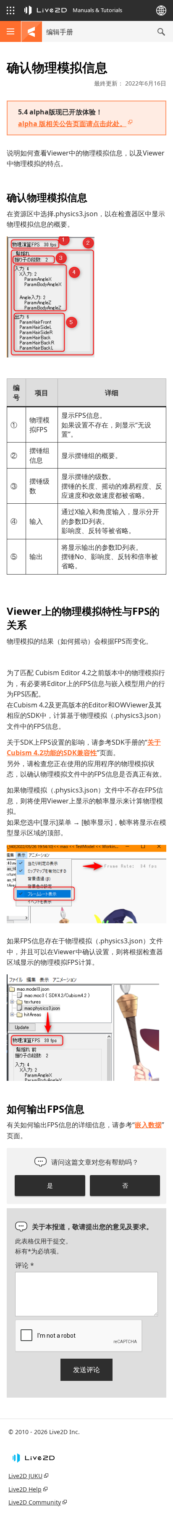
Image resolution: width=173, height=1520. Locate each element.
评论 (24, 1265)
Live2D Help (25, 1489)
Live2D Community (34, 1502)
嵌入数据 (148, 1124)
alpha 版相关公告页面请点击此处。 (72, 123)
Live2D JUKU (25, 1476)
